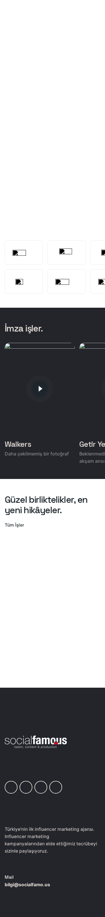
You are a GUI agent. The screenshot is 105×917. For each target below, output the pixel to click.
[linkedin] (11, 787)
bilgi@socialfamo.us (27, 884)
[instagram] (26, 787)
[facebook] (55, 787)
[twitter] (40, 787)
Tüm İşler (14, 525)
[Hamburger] (13, 55)
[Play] (40, 389)
